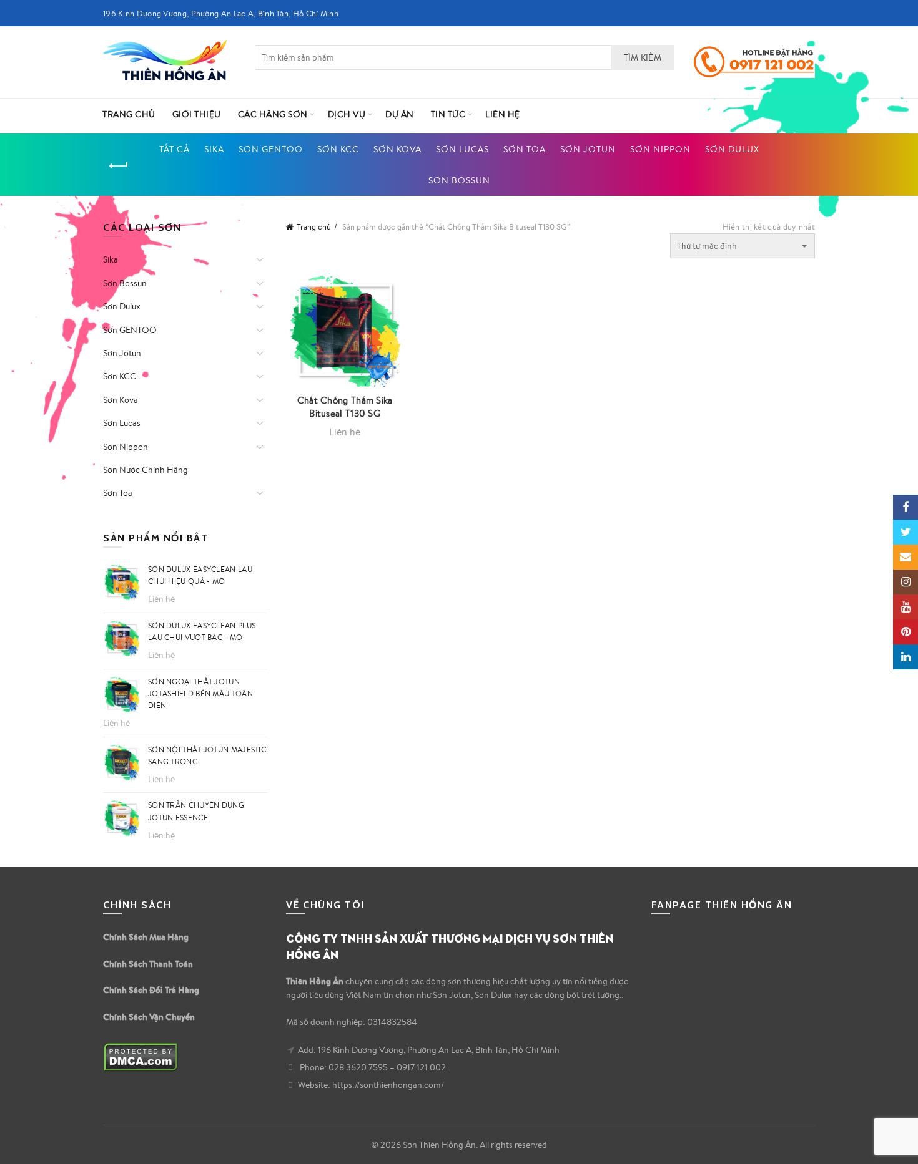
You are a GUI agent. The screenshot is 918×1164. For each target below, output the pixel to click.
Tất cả (174, 149)
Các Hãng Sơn (273, 114)
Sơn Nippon (660, 149)
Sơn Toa (524, 149)
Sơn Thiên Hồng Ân (439, 1144)
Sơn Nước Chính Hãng (145, 469)
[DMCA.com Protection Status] (141, 1056)
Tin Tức (448, 114)
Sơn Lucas (462, 149)
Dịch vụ (347, 114)
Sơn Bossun (459, 180)
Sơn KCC (338, 149)
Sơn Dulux (732, 149)
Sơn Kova (397, 149)
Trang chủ (314, 226)
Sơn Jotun (588, 149)
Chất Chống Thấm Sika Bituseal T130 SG (345, 406)
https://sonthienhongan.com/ (388, 1084)
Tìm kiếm (642, 57)
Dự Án (399, 114)
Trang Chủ (128, 114)
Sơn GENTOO (271, 149)
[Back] (118, 165)
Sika (214, 149)
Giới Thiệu (196, 114)
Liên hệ (502, 114)
